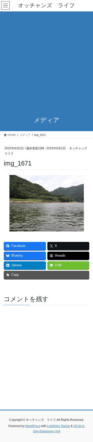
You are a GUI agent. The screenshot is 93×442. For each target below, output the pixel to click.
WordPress (32, 426)
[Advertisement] (46, 60)
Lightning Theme (58, 426)
